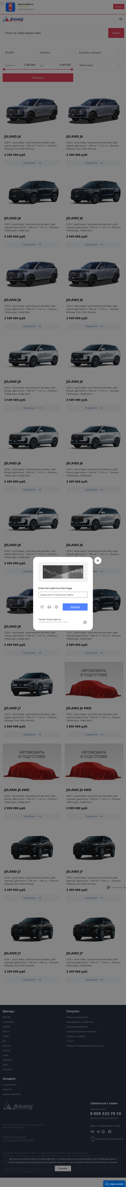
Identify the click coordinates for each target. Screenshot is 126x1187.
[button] (114, 1183)
